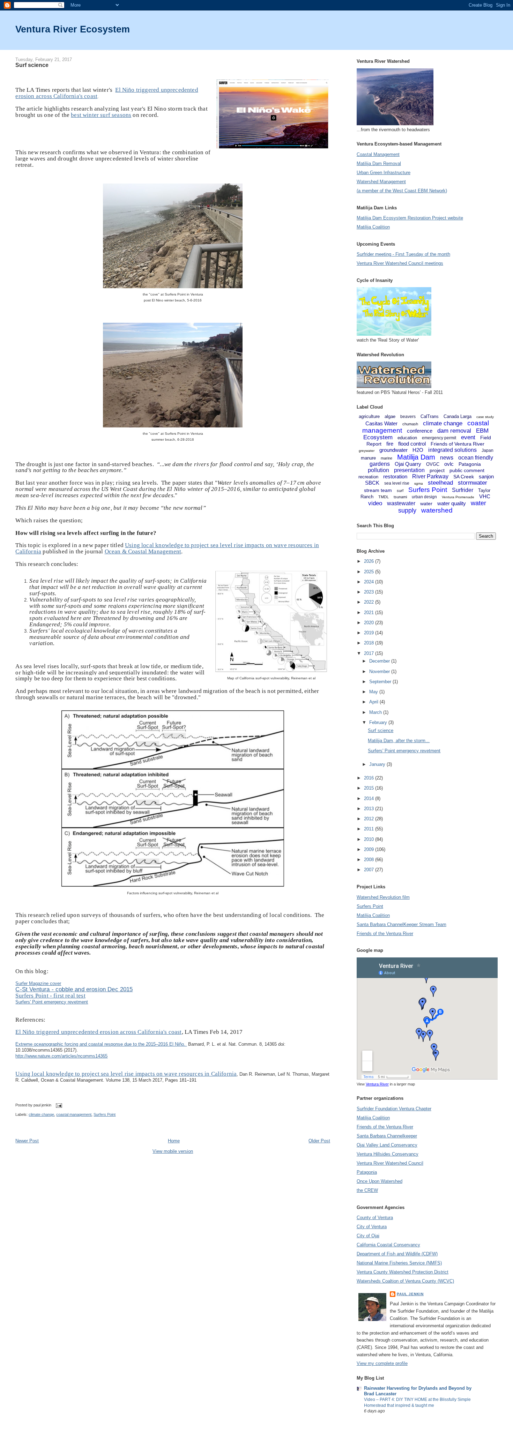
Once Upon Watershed (379, 1181)
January (378, 764)
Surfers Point (105, 1114)
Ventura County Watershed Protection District (402, 1272)
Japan (487, 450)
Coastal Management (378, 154)
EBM (482, 430)
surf (400, 490)
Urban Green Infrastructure (383, 172)
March (376, 712)
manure (368, 458)
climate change (41, 1114)
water (426, 503)
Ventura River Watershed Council (390, 1163)
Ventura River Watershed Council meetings (400, 263)
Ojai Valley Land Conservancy (387, 1145)
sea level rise (396, 483)
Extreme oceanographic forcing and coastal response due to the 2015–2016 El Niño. (101, 1044)
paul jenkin (410, 1294)
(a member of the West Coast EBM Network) (402, 190)
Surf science (32, 65)
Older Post (319, 1140)
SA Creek (463, 476)
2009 (369, 849)
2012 (369, 818)
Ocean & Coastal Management (143, 551)
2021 (369, 612)
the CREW (367, 1190)
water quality (451, 503)
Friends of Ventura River (457, 444)
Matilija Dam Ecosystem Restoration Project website (410, 218)
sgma (418, 483)
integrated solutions (452, 450)
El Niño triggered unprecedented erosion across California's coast (98, 1032)
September (381, 681)
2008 (369, 859)
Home (174, 1140)
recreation (368, 476)
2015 (369, 788)
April (374, 701)
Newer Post (27, 1140)
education (407, 437)
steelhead (440, 482)
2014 (369, 798)
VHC (484, 496)
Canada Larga (457, 416)
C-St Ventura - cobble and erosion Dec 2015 (74, 989)
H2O (417, 450)
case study (485, 417)
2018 (369, 642)
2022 (369, 602)
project (437, 470)
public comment (466, 470)
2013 (369, 808)
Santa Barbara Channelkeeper (387, 1136)
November (380, 671)
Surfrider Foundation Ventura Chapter (394, 1108)
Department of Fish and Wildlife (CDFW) (397, 1253)
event (468, 437)
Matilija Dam (416, 457)
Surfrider (462, 490)
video (375, 503)
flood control (412, 444)
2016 (369, 778)
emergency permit (439, 437)
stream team (378, 490)
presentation (409, 470)
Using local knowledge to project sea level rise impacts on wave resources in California (126, 1073)
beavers (408, 416)
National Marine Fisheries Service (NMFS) (399, 1263)
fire (389, 444)
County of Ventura (375, 1217)
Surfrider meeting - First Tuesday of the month (403, 254)
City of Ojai (368, 1235)
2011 (369, 828)
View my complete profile (382, 1363)
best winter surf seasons (101, 115)
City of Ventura (372, 1226)
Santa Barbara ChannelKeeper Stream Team (401, 924)
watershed (437, 510)
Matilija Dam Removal (379, 163)
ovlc (449, 464)
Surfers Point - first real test (50, 995)
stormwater (472, 482)
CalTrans (430, 416)
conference (419, 431)
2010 (369, 839)
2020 (369, 622)
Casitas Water (381, 423)
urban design (424, 496)
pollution (378, 470)
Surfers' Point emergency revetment (51, 1002)
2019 (369, 632)
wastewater (401, 503)
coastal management (73, 1114)
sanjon (486, 476)
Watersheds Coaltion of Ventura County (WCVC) (405, 1281)
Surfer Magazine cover (38, 983)
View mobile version (173, 1151)
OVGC (432, 464)
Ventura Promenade (458, 497)
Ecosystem (378, 437)
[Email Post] (58, 1105)
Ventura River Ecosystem (72, 29)
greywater (366, 451)
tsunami (400, 497)
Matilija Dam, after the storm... (399, 740)
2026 (369, 561)
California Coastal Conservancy (388, 1244)
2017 (369, 653)
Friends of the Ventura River (385, 933)
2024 (369, 581)
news (446, 458)
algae (390, 416)
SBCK (372, 483)
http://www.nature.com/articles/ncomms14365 (61, 1056)
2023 (369, 592)
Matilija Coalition (373, 227)
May (374, 691)
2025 (369, 571)
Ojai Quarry (408, 464)
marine (386, 458)
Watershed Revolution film (383, 897)
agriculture (369, 416)
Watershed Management (381, 181)
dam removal (454, 430)
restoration (395, 476)
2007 (369, 869)
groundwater (393, 450)
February (378, 722)
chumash (410, 424)
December (380, 661)
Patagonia (470, 464)
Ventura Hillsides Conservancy (387, 1154)
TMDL (383, 497)
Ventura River (377, 1084)
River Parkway (430, 476)
